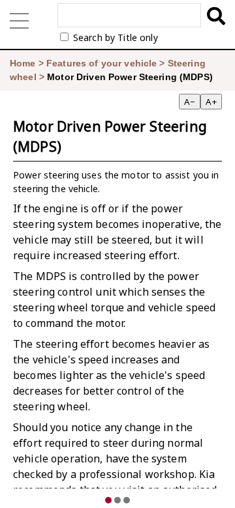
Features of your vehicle (101, 63)
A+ (211, 101)
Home (23, 63)
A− (189, 101)
